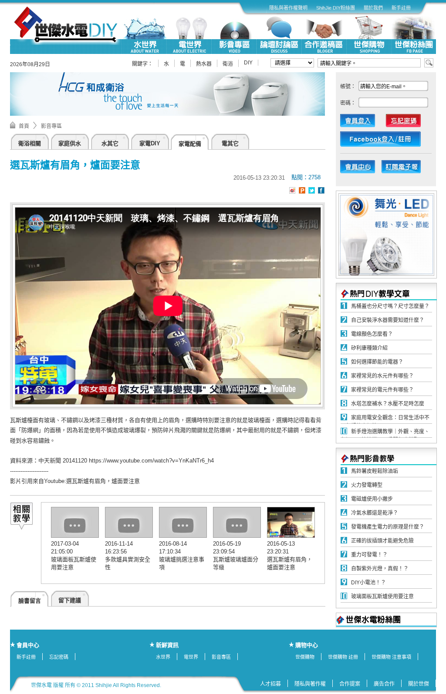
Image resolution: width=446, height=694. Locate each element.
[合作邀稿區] (323, 34)
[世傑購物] (368, 34)
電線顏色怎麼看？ (372, 334)
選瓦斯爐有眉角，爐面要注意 (103, 481)
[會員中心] (362, 169)
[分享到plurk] (302, 190)
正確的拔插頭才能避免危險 (382, 541)
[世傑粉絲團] (413, 34)
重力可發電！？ (369, 555)
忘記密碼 (58, 657)
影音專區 (51, 126)
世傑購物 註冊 (343, 657)
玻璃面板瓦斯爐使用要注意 (382, 596)
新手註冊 (401, 7)
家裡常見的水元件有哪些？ (382, 376)
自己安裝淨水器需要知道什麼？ (387, 320)
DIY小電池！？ (368, 583)
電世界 (191, 657)
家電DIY (149, 143)
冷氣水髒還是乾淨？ (374, 513)
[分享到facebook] (321, 190)
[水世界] (144, 34)
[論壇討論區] (279, 34)
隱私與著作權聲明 (288, 7)
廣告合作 (384, 684)
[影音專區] (234, 34)
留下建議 (69, 600)
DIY (248, 63)
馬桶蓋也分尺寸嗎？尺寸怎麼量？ (390, 306)
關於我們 (373, 7)
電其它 (230, 143)
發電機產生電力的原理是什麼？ (387, 527)
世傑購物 (304, 657)
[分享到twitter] (311, 190)
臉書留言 (29, 600)
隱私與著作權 (310, 684)
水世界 (163, 657)
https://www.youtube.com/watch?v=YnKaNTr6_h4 (151, 460)
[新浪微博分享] (292, 192)
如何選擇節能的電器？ (377, 362)
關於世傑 (418, 684)
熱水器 (204, 64)
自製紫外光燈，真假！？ (380, 569)
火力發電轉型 (366, 485)
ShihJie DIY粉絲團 (335, 7)
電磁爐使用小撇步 (372, 499)
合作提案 (349, 684)
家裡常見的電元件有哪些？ (382, 390)
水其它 (109, 143)
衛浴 (228, 64)
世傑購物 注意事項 (391, 657)
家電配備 (190, 144)
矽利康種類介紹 (369, 348)
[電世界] (189, 34)
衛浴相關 (29, 143)
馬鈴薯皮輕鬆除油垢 (374, 471)
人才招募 (270, 684)
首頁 (24, 126)
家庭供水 (69, 143)
